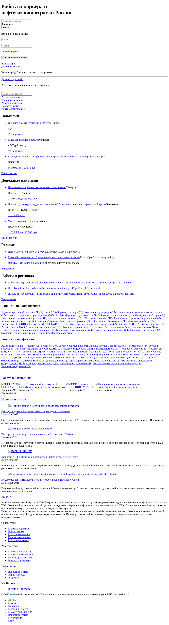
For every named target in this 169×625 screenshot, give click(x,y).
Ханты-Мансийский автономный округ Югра (83, 282)
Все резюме (7, 268)
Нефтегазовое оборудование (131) (109, 321)
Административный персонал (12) (20, 312)
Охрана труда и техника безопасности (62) (93, 324)
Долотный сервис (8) (153, 315)
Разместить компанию (20, 554)
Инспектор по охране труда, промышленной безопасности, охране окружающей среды (57, 204)
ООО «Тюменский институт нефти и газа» (42, 387)
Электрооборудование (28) (16, 366)
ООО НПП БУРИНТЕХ (82, 387)
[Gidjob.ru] (14, 594)
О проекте (13, 577)
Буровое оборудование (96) (72, 345)
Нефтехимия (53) (10, 324)
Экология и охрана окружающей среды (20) (117, 363)
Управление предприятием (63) (111, 330)
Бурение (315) (49, 312)
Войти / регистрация (13, 108)
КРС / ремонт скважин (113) (97, 318)
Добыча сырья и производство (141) (120, 315)
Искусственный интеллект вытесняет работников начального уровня (40, 479)
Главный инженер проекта (23, 139)
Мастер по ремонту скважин (24, 221)
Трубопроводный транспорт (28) (41, 363)
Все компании (9, 393)
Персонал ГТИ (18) (128, 324)
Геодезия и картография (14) (132, 345)
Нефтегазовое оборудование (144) (52, 354)
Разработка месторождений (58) (43, 327)
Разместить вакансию (20, 551)
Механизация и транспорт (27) (90, 351)
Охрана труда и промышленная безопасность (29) (48, 357)
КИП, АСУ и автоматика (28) (24, 351)
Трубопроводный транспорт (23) (74, 330)
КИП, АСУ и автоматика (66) (64, 318)
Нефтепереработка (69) (85, 354)
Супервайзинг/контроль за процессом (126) (133, 327)
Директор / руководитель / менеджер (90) (54, 348)
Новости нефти (10, 106)
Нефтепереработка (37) (142, 321)
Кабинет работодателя (20, 557)
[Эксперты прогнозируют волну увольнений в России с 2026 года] (30, 428)
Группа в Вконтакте (19, 588)
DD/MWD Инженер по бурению (26, 262)
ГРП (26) (59, 315)
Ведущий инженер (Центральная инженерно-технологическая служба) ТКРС (51, 156)
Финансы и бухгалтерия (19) (76, 363)
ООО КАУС (8, 387)
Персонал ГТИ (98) (87, 357)
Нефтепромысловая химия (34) (115, 354)
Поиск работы (16, 531)
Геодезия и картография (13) (100, 312)
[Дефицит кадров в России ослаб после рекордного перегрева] (43, 405)
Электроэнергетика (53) (64, 333)
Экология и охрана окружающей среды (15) (26, 333)
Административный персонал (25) (20, 345)
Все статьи (7, 496)
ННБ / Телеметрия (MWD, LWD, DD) (29, 251)
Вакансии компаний (12, 100)
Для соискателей (10, 66)
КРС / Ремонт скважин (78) (56, 351)
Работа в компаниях (16, 378)
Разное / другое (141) (13, 327)
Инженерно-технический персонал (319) (24, 318)
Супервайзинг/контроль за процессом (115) (96, 360)
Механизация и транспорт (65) (18, 321)
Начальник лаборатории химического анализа (34, 293)
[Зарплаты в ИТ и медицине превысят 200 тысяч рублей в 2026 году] (20, 451)
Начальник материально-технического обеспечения (37, 187)
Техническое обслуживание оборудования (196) (28, 330)
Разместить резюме (18, 528)
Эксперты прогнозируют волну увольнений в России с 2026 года (38, 434)
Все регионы (8, 299)
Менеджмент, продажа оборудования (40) (137, 318)
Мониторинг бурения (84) (122, 351)
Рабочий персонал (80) (152, 324)
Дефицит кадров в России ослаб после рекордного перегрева (35, 411)
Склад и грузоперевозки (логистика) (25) (122, 357)
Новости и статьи (13, 399)
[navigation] (84, 610)
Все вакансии (9, 173)
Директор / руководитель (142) (82, 315)
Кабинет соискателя (19, 537)
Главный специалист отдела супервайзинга (32, 282)
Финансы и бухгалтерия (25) (145, 330)
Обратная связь (16, 574)
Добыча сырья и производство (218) (97, 348)
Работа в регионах (11, 103)
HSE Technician (16, 288)
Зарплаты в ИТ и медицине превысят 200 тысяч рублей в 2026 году (39, 457)
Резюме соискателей (12, 97)
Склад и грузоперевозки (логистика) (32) (85, 327)
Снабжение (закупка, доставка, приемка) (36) (46, 360)
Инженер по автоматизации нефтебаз (29, 123)
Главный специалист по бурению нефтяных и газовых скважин (44, 257)
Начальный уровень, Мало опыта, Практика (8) (63, 321)
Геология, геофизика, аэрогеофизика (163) (30, 315)
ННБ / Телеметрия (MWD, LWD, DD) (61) (44, 324)
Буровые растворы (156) (102, 345)
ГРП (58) (25, 348)
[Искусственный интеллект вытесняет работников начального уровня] (63, 474)
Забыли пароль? (10, 51)
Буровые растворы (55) (70, 312)
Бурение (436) (49, 345)
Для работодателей (12, 79)
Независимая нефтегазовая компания (116, 387)
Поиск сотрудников (19, 560)
